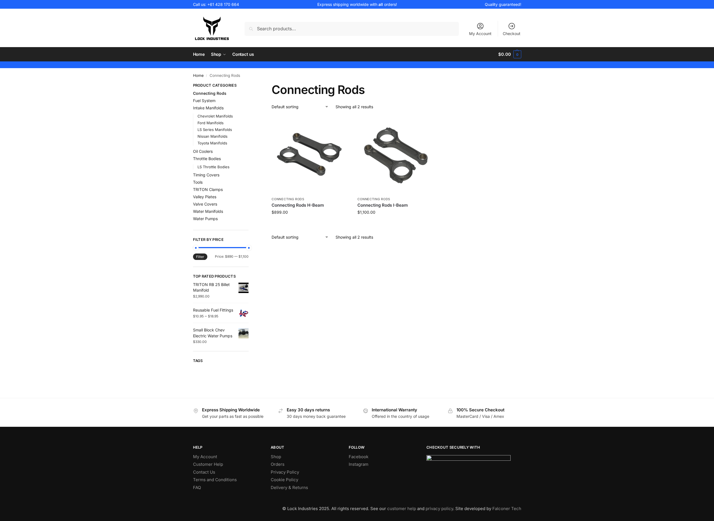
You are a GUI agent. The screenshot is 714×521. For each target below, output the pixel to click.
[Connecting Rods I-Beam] (396, 155)
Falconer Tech (506, 508)
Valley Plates (204, 196)
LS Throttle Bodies (213, 167)
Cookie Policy (284, 479)
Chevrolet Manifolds (215, 116)
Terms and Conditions (215, 479)
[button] (509, 54)
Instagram (358, 464)
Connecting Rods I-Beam (382, 205)
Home (198, 75)
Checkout (511, 33)
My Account (480, 33)
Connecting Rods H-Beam (298, 205)
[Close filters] (250, 86)
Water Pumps (205, 218)
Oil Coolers (203, 151)
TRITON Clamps (208, 189)
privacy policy (439, 508)
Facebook (358, 456)
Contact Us (204, 472)
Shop (276, 456)
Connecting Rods (288, 199)
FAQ (197, 487)
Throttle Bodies (207, 158)
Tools (198, 182)
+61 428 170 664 (223, 4)
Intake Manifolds (208, 107)
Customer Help (208, 464)
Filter (200, 257)
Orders (277, 464)
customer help (401, 508)
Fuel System (204, 100)
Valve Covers (205, 204)
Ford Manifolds (211, 123)
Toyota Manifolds (212, 143)
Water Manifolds (208, 211)
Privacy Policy (285, 472)
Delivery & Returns (289, 487)
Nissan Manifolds (213, 136)
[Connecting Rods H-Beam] (310, 155)
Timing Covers (206, 174)
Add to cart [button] (310, 224)
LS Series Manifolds (215, 129)
